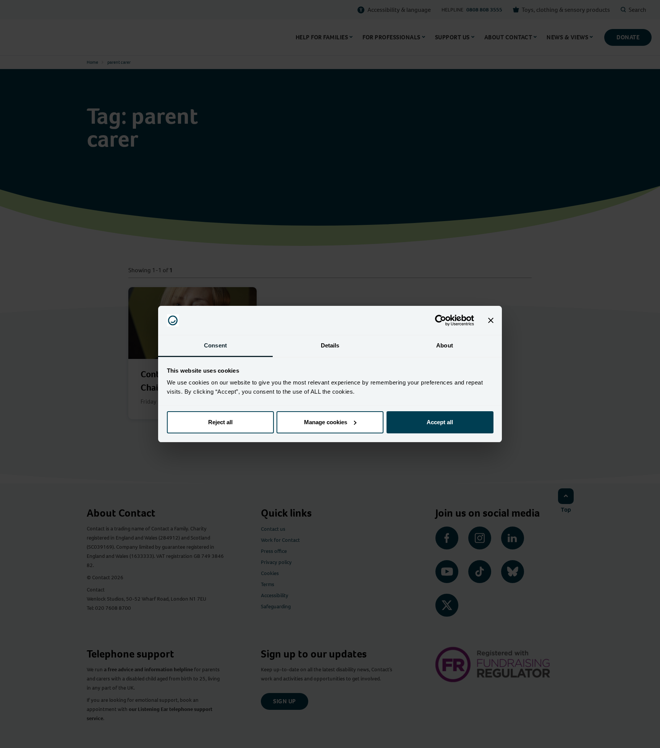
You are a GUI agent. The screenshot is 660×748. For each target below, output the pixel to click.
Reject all (220, 422)
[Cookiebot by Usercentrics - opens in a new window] (440, 320)
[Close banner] (490, 320)
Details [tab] (330, 345)
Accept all (440, 422)
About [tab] (444, 345)
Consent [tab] (215, 345)
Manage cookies (325, 422)
